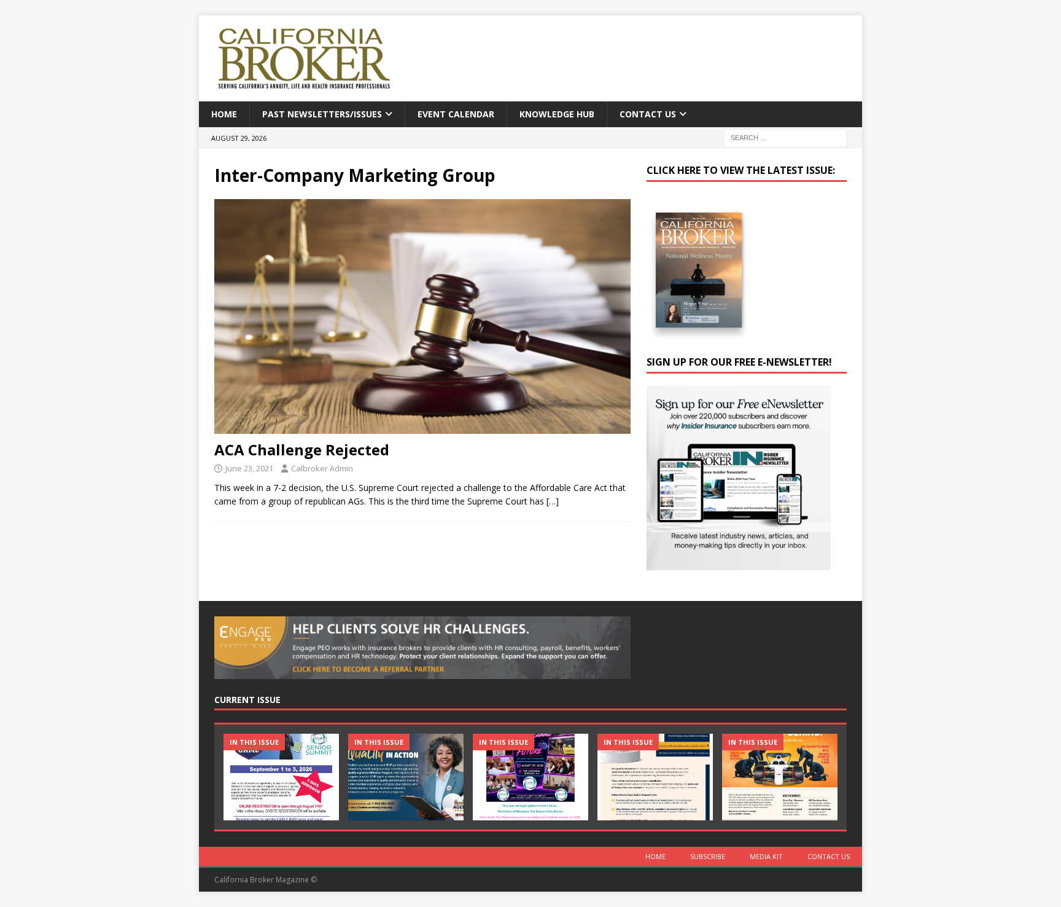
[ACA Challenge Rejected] (422, 316)
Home (224, 114)
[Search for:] (785, 137)
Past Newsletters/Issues (322, 114)
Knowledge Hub (556, 114)
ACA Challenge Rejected (301, 449)
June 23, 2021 (249, 468)
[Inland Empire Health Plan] (406, 777)
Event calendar (456, 114)
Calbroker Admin (322, 468)
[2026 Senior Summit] (281, 777)
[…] (552, 501)
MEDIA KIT (766, 856)
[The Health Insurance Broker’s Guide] (655, 777)
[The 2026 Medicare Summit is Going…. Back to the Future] (530, 777)
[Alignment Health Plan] (780, 777)
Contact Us (648, 114)
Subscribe (707, 856)
